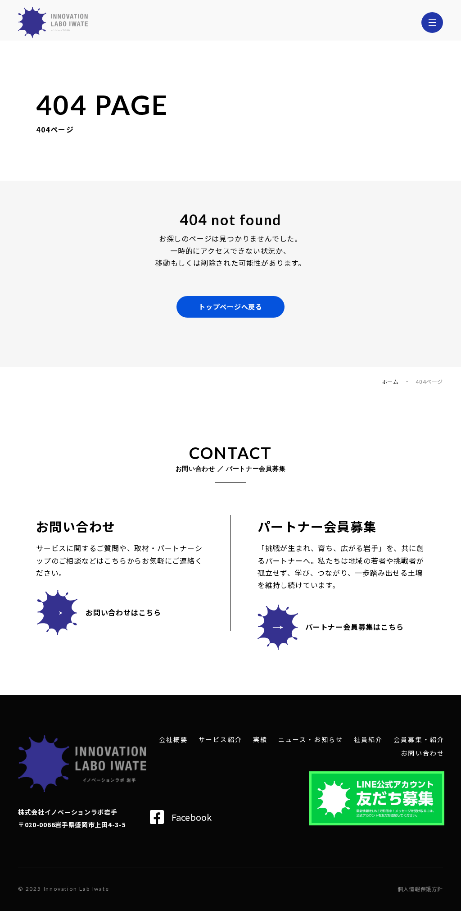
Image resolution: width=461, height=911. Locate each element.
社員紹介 (368, 739)
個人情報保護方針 (420, 889)
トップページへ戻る (230, 306)
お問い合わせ (422, 753)
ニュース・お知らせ (310, 739)
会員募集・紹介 (418, 739)
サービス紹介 (220, 739)
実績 (260, 739)
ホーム (390, 381)
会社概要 (173, 739)
